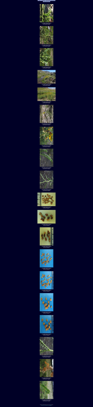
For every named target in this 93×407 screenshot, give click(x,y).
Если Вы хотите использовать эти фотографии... (46, 405)
